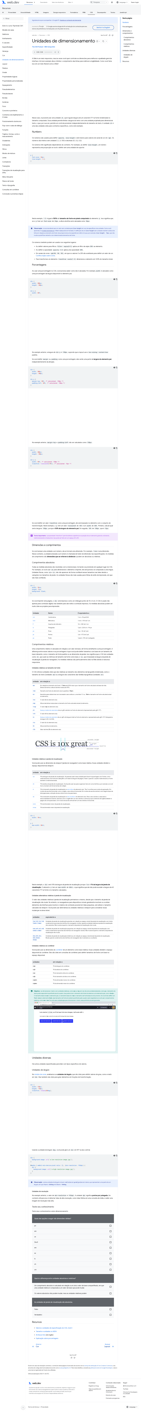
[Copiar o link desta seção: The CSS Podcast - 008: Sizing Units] (57, 47)
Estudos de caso (111, 1395)
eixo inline (70, 789)
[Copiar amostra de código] (116, 153)
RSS (124, 1397)
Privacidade (12, 12)
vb (33, 797)
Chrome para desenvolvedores (111, 1386)
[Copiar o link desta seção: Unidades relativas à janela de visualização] (64, 759)
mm (34, 620)
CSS (91, 12)
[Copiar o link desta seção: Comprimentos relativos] (55, 644)
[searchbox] (13, 18)
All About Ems (41, 1335)
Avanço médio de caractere (48, 717)
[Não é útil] (112, 35)
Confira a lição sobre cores (45, 256)
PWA (84, 12)
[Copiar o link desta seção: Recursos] (43, 1322)
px (33, 638)
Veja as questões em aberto (95, 1389)
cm (34, 617)
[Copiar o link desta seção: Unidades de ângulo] (51, 1070)
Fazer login (135, 2)
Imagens (46, 12)
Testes (113, 12)
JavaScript (123, 12)
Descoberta (43, 2)
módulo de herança (48, 231)
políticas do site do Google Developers (101, 1368)
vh (33, 784)
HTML (37, 12)
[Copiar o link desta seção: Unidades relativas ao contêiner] (56, 946)
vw (34, 776)
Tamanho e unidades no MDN (46, 1331)
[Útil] (109, 35)
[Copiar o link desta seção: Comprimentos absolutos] (56, 563)
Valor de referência (58, 2)
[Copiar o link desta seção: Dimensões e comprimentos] (62, 545)
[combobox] (99, 2)
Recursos (30, 2)
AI (3, 12)
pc (33, 631)
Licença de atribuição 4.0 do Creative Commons (98, 1365)
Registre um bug (94, 1386)
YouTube (125, 1389)
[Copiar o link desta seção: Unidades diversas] (52, 1058)
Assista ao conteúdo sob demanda (70, 20)
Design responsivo (59, 12)
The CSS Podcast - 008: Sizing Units (43, 47)
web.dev (34, 35)
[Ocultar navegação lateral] (23, 1407)
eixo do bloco (71, 797)
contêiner (59, 950)
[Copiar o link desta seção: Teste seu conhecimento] (55, 1207)
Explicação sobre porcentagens (47, 1338)
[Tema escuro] (114, 153)
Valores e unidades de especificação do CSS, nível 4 (54, 1328)
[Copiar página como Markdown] (103, 41)
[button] (73, 1226)
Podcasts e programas (112, 1398)
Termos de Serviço (33, 1407)
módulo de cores (40, 1074)
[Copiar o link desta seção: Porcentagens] (48, 265)
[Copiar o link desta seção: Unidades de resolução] (50, 1191)
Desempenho (101, 12)
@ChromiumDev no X (129, 1386)
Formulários (74, 12)
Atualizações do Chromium (111, 1391)
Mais (69, 2)
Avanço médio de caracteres (49, 710)
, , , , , (37, 938)
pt (33, 634)
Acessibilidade (25, 12)
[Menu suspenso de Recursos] (35, 2)
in (33, 627)
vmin (34, 804)
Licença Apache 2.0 (65, 1368)
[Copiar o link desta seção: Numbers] (43, 132)
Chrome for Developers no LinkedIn (130, 1392)
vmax (34, 807)
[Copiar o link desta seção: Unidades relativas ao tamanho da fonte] (62, 668)
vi (33, 789)
